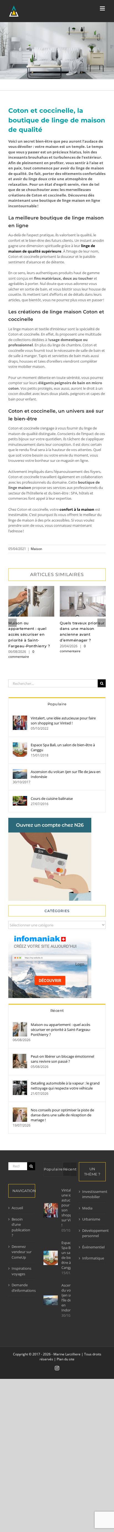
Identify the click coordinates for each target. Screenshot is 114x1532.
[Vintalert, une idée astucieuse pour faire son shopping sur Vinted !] (20, 718)
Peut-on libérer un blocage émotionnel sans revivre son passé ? (62, 1059)
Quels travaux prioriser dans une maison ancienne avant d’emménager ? (83, 601)
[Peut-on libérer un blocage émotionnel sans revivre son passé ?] (20, 1056)
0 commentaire (21, 654)
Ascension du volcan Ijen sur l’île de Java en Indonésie (65, 774)
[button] (12, 623)
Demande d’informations (22, 1287)
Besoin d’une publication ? (21, 1227)
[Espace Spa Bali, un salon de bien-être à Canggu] (20, 744)
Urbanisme (91, 1219)
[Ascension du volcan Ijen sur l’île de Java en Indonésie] (20, 771)
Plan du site (65, 1359)
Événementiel (92, 1247)
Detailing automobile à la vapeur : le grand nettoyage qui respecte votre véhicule (65, 1086)
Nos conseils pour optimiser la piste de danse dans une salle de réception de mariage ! (62, 1114)
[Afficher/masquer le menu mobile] (103, 8)
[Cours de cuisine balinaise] (20, 798)
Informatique (92, 1258)
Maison (36, 548)
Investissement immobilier (92, 1194)
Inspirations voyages (21, 1271)
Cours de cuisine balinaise (52, 798)
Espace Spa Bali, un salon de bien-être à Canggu (63, 747)
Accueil (17, 1207)
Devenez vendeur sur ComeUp (22, 1252)
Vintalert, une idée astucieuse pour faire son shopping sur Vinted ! (63, 721)
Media (87, 1208)
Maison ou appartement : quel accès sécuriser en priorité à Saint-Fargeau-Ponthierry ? (31, 601)
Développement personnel (92, 1233)
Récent (57, 1010)
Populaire (57, 704)
